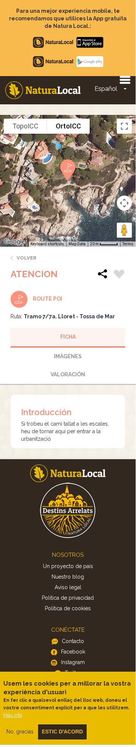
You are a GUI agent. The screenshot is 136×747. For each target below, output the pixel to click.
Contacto (73, 641)
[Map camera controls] (124, 203)
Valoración (67, 374)
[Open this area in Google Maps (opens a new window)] (14, 242)
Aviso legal (68, 587)
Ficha (68, 337)
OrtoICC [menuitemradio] (68, 126)
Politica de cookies (68, 608)
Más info (12, 715)
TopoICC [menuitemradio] (25, 126)
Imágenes (68, 356)
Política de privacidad (68, 598)
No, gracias (20, 732)
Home (43, 90)
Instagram (73, 662)
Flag (119, 275)
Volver (27, 258)
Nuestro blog (68, 577)
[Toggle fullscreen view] (124, 126)
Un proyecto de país (68, 566)
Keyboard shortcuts (47, 244)
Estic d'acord (62, 732)
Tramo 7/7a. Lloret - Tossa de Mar (69, 316)
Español (106, 88)
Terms (127, 244)
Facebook (73, 652)
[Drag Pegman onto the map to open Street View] (124, 230)
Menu (124, 79)
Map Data (77, 244)
